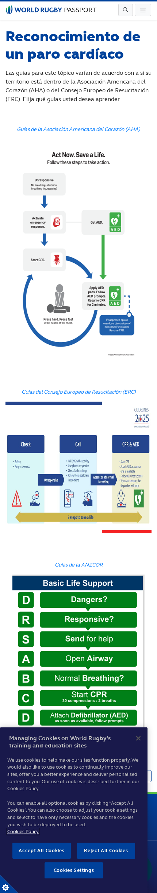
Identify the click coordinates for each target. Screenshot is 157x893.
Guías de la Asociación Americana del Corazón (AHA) (78, 128)
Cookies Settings (9, 884)
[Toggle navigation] (125, 10)
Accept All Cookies (41, 850)
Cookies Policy (23, 831)
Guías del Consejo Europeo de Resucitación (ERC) (79, 391)
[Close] (138, 738)
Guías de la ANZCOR (79, 564)
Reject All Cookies (106, 850)
